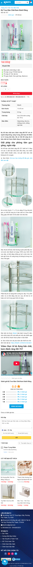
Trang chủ (4, 8)
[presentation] (2, 36)
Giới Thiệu (5, 533)
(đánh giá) (11, 15)
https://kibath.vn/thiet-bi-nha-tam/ (21, 343)
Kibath (15, 333)
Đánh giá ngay (16, 406)
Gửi (16, 437)
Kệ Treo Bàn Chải (13, 8)
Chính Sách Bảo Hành (8, 544)
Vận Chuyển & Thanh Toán (10, 539)
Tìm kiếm (19, 443)
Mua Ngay (17, 93)
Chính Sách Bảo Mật (8, 547)
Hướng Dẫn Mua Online (9, 536)
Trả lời (5, 452)
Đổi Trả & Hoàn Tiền (8, 541)
